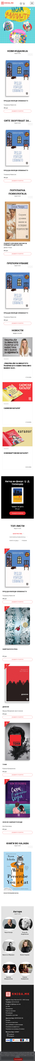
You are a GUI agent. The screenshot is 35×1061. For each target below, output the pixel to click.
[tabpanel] (17, 25)
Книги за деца (14, 540)
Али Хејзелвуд (7, 826)
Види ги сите (17, 528)
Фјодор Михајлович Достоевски (12, 711)
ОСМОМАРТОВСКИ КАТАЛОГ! (16, 453)
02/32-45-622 (15, 1002)
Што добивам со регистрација (14, 1024)
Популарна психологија (17, 537)
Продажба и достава (12, 1015)
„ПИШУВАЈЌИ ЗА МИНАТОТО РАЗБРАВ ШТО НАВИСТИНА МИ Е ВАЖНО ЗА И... (17, 365)
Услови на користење (12, 1022)
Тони (4, 764)
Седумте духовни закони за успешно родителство (15, 244)
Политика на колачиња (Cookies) (15, 1029)
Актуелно (6, 358)
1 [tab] (30, 9)
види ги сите (17, 53)
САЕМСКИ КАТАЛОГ (12, 408)
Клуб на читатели (10, 1011)
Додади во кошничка (17, 111)
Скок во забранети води (12, 822)
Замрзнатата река (9, 649)
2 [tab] (32, 9)
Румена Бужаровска (8, 768)
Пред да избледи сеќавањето (16, 101)
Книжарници (9, 1008)
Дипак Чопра (8, 247)
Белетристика (17, 533)
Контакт (8, 1020)
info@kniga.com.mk (15, 1004)
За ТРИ (8, 1006)
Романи (24, 540)
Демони (5, 707)
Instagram (11, 1036)
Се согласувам (18, 1059)
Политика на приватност (13, 1027)
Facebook (11, 1034)
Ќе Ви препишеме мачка (11, 893)
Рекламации (9, 1013)
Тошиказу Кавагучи (10, 105)
